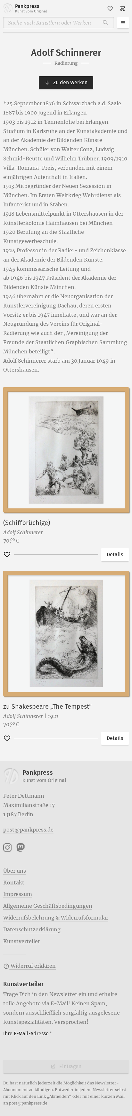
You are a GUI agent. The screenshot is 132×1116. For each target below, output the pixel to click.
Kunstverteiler (21, 941)
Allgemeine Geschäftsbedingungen (47, 906)
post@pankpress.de (28, 829)
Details (115, 554)
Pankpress (31, 8)
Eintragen (70, 1066)
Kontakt (13, 882)
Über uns (14, 871)
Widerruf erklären (32, 966)
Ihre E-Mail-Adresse (27, 1034)
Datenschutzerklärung (32, 929)
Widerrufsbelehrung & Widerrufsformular (55, 917)
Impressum (17, 894)
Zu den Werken (70, 82)
